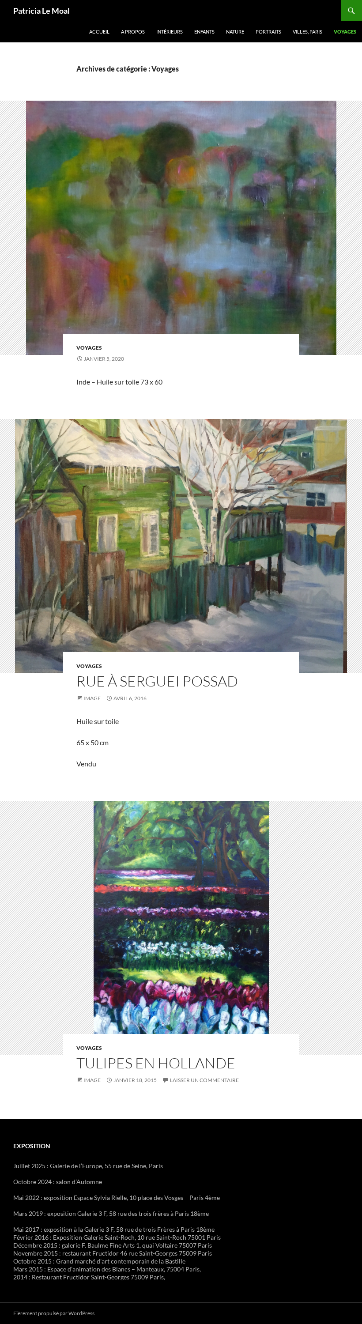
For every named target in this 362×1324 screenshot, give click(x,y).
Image (92, 698)
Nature (235, 31)
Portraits (268, 31)
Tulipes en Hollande (155, 1063)
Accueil (99, 31)
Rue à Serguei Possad (157, 681)
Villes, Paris (307, 31)
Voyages (345, 31)
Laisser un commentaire (204, 1080)
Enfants (204, 31)
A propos (133, 31)
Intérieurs (169, 31)
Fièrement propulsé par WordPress (53, 1313)
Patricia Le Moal (41, 10)
